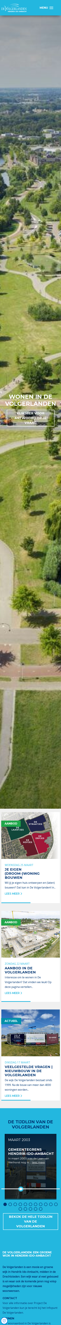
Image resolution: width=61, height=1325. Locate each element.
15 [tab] (35, 1209)
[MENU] (52, 8)
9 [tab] (45, 1204)
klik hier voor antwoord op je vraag (31, 418)
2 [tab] (10, 1204)
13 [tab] (25, 1209)
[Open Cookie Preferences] (4, 1320)
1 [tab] (5, 1204)
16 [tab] (40, 1209)
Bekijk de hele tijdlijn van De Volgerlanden (30, 1221)
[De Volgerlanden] (14, 8)
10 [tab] (51, 1204)
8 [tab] (40, 1204)
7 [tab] (35, 1204)
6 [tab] (30, 1204)
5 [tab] (25, 1204)
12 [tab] (20, 1209)
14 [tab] (30, 1209)
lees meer (38, 1162)
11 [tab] (56, 1204)
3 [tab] (15, 1204)
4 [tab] (20, 1204)
